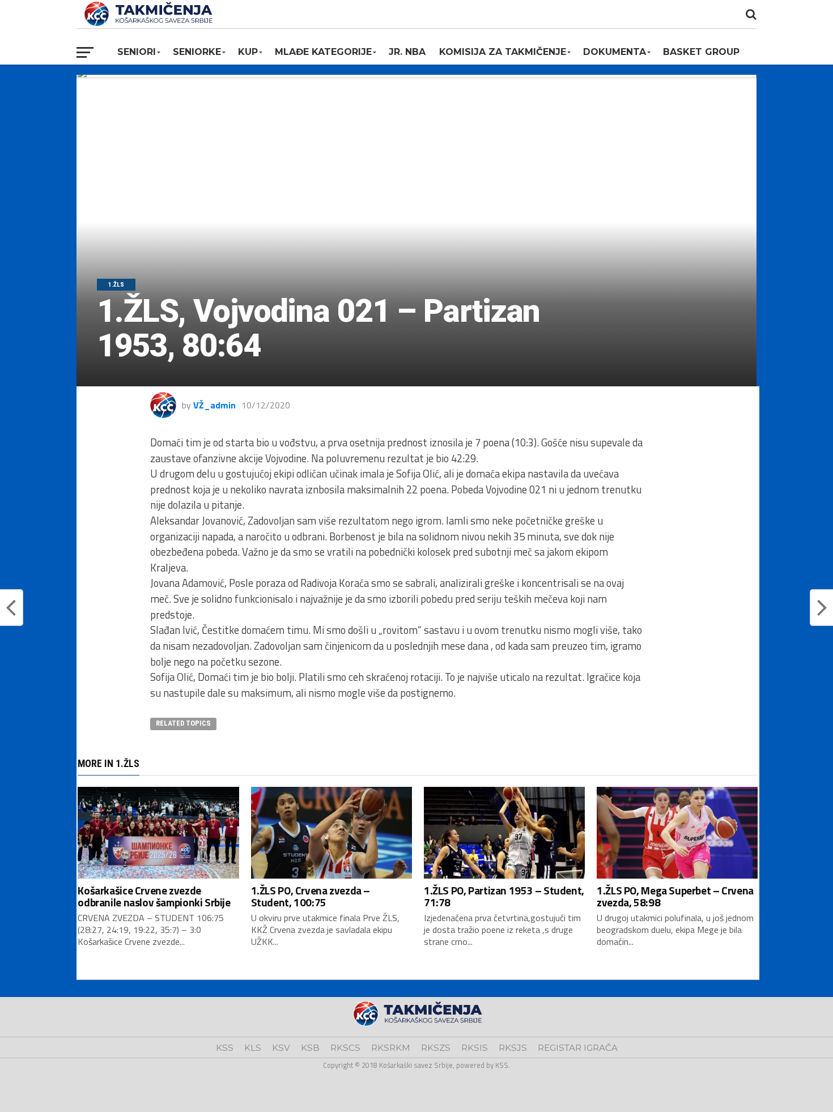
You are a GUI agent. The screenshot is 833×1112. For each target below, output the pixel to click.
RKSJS (513, 1047)
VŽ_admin (214, 405)
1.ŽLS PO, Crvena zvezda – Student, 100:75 (310, 896)
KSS (224, 1047)
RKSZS (435, 1047)
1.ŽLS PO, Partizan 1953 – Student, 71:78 (504, 896)
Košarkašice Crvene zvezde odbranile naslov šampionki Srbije (154, 896)
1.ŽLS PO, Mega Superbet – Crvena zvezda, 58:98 (675, 896)
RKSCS (345, 1047)
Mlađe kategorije (323, 51)
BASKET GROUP (701, 51)
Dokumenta (614, 51)
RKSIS (474, 1047)
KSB (310, 1047)
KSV (281, 1047)
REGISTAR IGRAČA (578, 1047)
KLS (252, 1047)
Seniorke (197, 51)
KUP (248, 51)
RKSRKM (390, 1047)
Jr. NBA (407, 51)
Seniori (136, 51)
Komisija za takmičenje (502, 51)
